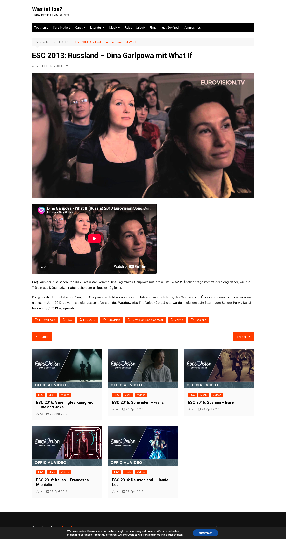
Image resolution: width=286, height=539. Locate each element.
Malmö (179, 320)
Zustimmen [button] (205, 533)
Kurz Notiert (61, 27)
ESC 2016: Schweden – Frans (138, 402)
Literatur (96, 27)
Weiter (241, 336)
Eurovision (113, 320)
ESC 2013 (89, 320)
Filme (153, 27)
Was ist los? (47, 9)
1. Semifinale (47, 320)
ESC (72, 66)
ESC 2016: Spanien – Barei (211, 402)
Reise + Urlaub (135, 27)
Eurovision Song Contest (147, 320)
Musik (113, 27)
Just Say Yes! (170, 27)
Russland (200, 320)
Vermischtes (192, 27)
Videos (65, 394)
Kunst (79, 27)
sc (37, 66)
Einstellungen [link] (83, 534)
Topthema (41, 27)
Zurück (44, 336)
